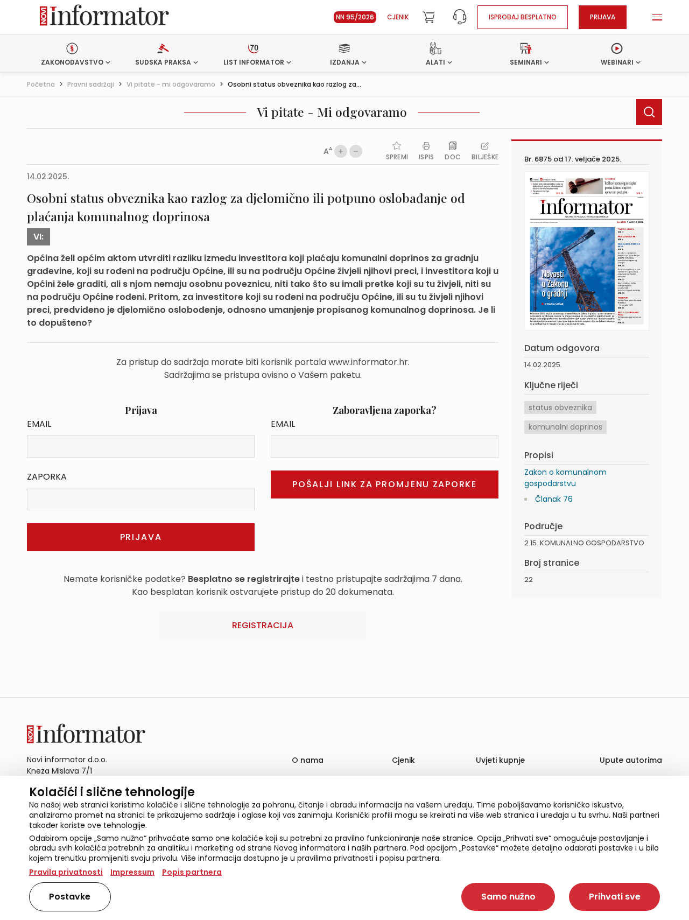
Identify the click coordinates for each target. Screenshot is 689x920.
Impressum (132, 872)
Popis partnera (192, 872)
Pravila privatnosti (66, 872)
